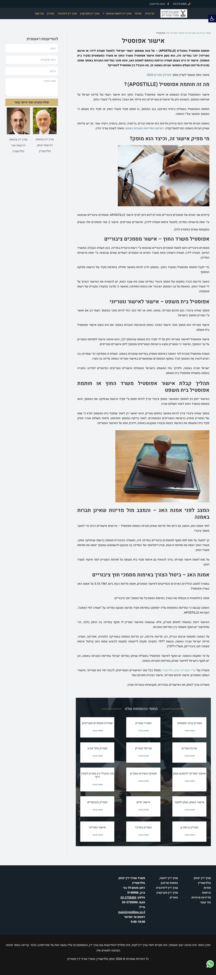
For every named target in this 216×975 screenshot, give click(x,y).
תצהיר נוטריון (143, 723)
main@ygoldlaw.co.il (131, 912)
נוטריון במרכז (143, 827)
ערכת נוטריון (189, 748)
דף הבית (149, 13)
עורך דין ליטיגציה (67, 13)
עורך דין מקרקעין (89, 13)
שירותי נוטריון (143, 748)
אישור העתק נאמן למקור (189, 802)
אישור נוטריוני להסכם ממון (189, 773)
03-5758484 (128, 897)
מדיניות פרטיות (201, 897)
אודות (138, 13)
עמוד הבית (205, 33)
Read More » (189, 730)
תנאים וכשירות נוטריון (143, 773)
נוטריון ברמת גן (189, 827)
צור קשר (39, 13)
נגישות (206, 892)
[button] (212, 18)
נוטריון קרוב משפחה (189, 723)
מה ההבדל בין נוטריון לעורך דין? (97, 775)
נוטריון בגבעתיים (97, 802)
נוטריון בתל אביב (97, 748)
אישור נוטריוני (177, 33)
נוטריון (50, 13)
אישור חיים (143, 802)
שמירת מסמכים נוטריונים (97, 723)
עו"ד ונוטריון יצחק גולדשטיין (179, 670)
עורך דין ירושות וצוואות (119, 13)
